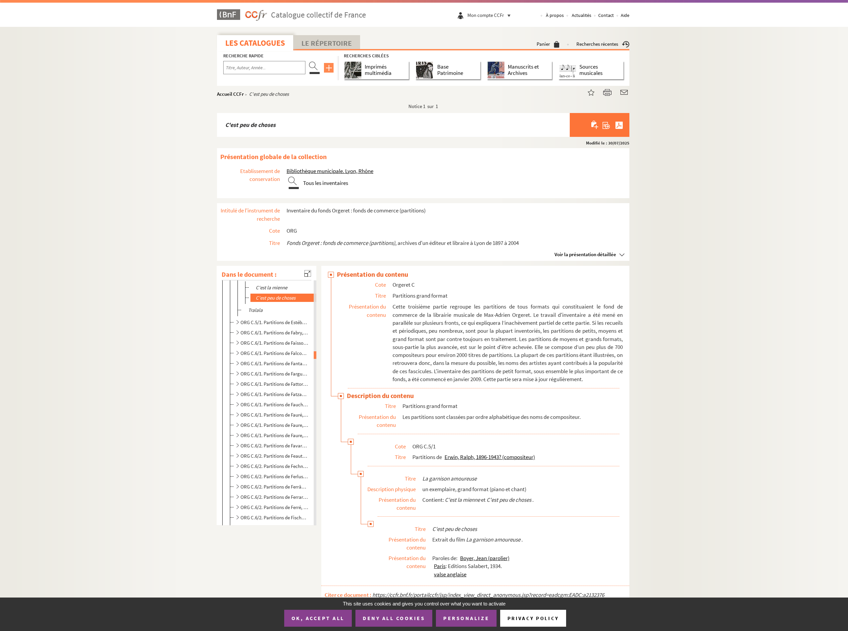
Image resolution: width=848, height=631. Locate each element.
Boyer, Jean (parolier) (484, 558)
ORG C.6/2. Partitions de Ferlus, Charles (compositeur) (274, 476)
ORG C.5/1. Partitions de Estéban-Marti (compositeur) (274, 322)
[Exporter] (606, 125)
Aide (625, 15)
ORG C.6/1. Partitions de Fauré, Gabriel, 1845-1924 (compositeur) (274, 415)
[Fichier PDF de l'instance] (619, 125)
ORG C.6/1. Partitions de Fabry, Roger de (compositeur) (274, 332)
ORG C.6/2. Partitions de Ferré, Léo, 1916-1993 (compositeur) (274, 507)
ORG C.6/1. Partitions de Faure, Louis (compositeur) (274, 435)
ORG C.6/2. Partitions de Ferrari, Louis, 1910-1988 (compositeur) (274, 497)
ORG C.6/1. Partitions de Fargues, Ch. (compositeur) (274, 374)
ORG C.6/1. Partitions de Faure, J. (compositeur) (274, 425)
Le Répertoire (326, 43)
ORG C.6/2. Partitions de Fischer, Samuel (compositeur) (274, 517)
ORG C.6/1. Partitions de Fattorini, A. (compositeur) (274, 384)
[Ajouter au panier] (595, 125)
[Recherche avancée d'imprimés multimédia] (354, 70)
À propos (555, 15)
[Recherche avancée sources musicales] (568, 70)
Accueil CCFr (230, 94)
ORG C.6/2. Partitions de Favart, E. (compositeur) (274, 445)
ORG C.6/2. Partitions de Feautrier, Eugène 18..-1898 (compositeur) (274, 456)
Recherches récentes (597, 44)
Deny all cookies (394, 618)
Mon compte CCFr (485, 15)
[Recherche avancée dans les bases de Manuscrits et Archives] (497, 70)
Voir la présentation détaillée (585, 254)
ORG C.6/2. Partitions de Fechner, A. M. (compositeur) (274, 466)
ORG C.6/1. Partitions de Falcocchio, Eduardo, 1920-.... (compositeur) (274, 353)
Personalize (466, 618)
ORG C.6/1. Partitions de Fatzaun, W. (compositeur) (274, 394)
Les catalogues (255, 43)
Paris (440, 566)
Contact (606, 15)
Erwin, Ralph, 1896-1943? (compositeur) (490, 457)
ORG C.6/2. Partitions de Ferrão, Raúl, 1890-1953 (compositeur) (274, 487)
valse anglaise (450, 574)
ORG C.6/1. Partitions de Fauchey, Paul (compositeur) (274, 404)
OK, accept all (318, 618)
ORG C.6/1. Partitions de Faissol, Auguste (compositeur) (274, 343)
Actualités (581, 15)
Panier (543, 44)
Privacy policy (533, 618)
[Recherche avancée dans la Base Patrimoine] (425, 70)
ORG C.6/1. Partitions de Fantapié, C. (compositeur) (274, 363)
